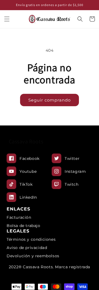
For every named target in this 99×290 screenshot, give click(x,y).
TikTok (26, 184)
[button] (7, 19)
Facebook (30, 158)
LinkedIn (28, 197)
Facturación (19, 217)
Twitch (72, 184)
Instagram (75, 171)
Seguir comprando (49, 100)
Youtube (28, 171)
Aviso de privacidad (27, 247)
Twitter (72, 158)
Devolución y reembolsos (33, 255)
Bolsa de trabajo (23, 225)
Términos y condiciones (31, 239)
